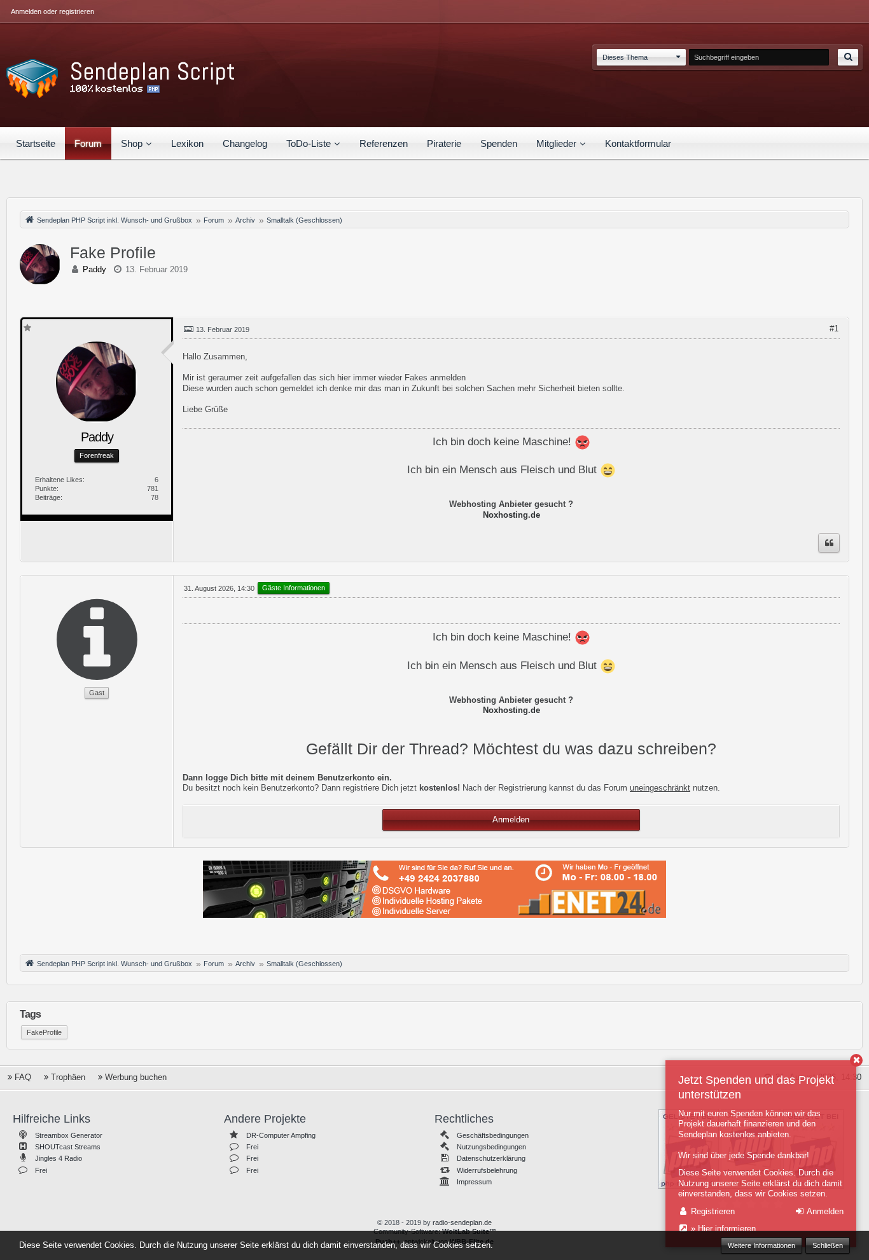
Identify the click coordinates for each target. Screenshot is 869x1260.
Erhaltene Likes (59, 479)
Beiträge (47, 497)
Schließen (827, 1245)
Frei (41, 1170)
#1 (834, 328)
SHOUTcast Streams (68, 1147)
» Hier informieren (722, 1228)
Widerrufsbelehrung (487, 1170)
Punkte (46, 488)
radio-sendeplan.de (462, 1222)
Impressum (474, 1182)
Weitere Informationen (761, 1245)
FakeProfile (44, 1032)
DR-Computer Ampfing (281, 1135)
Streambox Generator (68, 1135)
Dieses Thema (625, 57)
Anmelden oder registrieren (52, 11)
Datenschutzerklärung (491, 1158)
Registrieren (711, 1211)
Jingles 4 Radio (58, 1158)
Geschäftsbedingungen (493, 1135)
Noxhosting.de (511, 515)
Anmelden (510, 819)
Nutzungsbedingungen (491, 1147)
